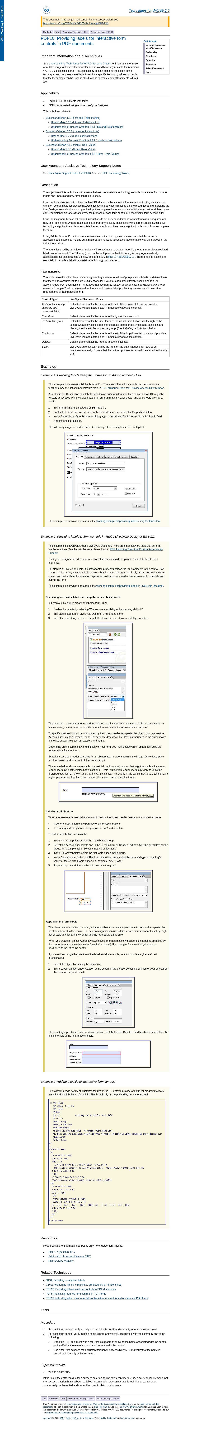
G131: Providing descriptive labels (65, 1280)
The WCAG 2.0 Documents (131, 1407)
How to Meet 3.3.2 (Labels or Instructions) (74, 136)
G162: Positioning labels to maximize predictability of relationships (83, 1284)
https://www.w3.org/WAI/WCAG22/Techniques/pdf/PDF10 (75, 23)
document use (127, 1418)
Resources (151, 64)
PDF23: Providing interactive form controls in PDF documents (81, 1289)
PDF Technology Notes (116, 173)
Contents (47, 32)
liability (103, 1418)
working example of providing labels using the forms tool (128, 521)
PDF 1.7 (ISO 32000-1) (121, 256)
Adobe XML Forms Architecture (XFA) (69, 1256)
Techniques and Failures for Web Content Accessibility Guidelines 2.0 (98, 1404)
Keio (82, 1418)
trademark (112, 1418)
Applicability (151, 52)
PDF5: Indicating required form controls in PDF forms (76, 1293)
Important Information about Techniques (155, 46)
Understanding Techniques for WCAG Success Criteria (80, 63)
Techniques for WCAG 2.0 (149, 10)
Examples (150, 60)
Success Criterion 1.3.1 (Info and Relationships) (73, 118)
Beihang (89, 1418)
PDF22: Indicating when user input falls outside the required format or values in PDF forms (97, 1298)
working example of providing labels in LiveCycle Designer (129, 586)
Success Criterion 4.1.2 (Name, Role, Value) (71, 145)
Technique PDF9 (75, 32)
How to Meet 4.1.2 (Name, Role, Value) (73, 149)
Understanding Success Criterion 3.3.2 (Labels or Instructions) (86, 140)
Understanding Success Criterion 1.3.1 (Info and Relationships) (87, 127)
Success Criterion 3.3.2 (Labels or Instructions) (72, 131)
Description (151, 56)
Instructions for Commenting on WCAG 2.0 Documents (72, 1412)
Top (44, 1398)
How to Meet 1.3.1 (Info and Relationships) (75, 122)
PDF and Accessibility (61, 1261)
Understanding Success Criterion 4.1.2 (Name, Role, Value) (85, 154)
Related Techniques (155, 68)
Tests (148, 72)
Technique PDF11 (102, 32)
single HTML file (101, 1407)
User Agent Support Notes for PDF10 (70, 173)
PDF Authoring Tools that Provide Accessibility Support (133, 388)
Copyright (47, 1418)
